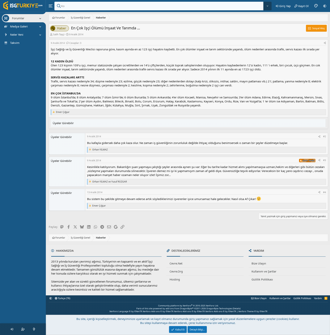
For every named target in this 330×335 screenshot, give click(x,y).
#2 (324, 136)
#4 (324, 192)
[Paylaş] (324, 43)
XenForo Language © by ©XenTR (125, 311)
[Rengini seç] (316, 6)
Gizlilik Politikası (262, 279)
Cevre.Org (176, 271)
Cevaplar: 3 (75, 43)
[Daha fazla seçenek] (267, 6)
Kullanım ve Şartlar (264, 271)
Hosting (175, 279)
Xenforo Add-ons (158, 311)
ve (109, 181)
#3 (324, 160)
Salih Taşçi (58, 34)
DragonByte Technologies (219, 308)
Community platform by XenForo (188, 305)
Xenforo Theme (252, 311)
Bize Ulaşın (259, 263)
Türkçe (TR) (63, 298)
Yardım (318, 298)
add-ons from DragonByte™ (180, 308)
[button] (324, 6)
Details (236, 308)
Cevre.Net (176, 263)
